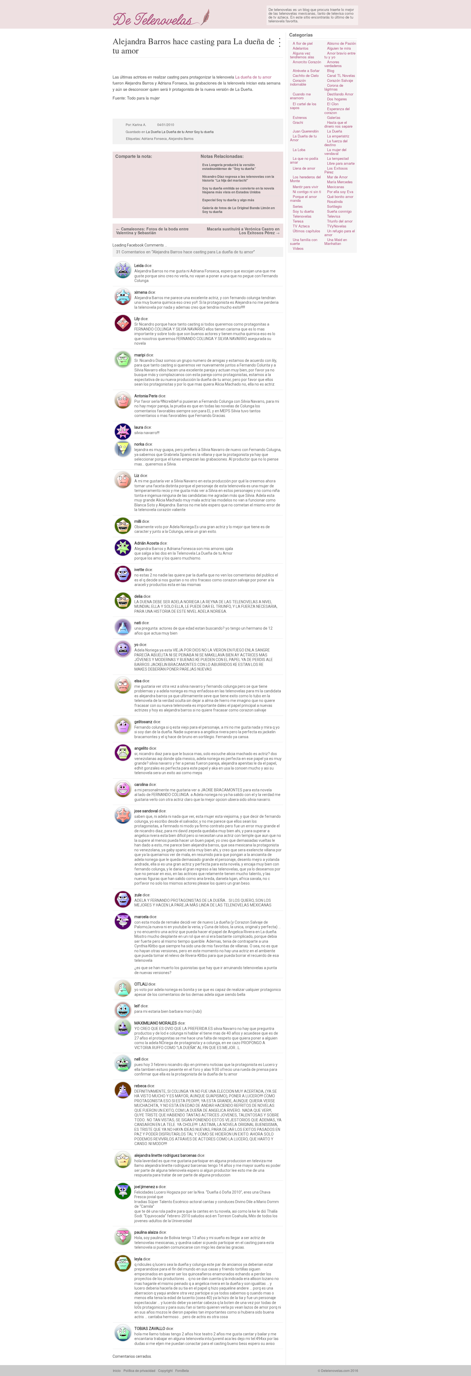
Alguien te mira (339, 48)
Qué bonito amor (340, 196)
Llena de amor (304, 168)
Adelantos (301, 48)
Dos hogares (337, 98)
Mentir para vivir (305, 186)
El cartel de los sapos (303, 105)
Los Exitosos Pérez (336, 170)
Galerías (333, 117)
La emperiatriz (338, 136)
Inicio (117, 1370)
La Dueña (334, 131)
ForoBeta (182, 1370)
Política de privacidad (139, 1370)
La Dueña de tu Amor (303, 137)
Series (298, 206)
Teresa (298, 221)
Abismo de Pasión (341, 43)
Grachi (298, 122)
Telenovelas (302, 216)
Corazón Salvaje (340, 80)
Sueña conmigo (339, 211)
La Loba (299, 149)
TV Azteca (301, 226)
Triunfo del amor (339, 221)
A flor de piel (303, 43)
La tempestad (338, 158)
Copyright (165, 1370)
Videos (298, 248)
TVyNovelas (336, 226)
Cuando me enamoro (300, 95)
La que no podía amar (304, 160)
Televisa (333, 216)
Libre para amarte (341, 163)
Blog (330, 70)
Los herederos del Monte (305, 178)
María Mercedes (340, 181)
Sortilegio (334, 206)
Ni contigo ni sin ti (307, 191)
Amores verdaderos (333, 63)
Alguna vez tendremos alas (302, 54)
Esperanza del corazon (337, 110)
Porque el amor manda (303, 198)
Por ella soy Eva (340, 191)
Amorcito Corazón (307, 61)
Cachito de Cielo (306, 75)
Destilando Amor (340, 94)
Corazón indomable (298, 82)
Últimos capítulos (306, 230)
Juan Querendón (306, 131)
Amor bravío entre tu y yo (339, 54)
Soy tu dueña (303, 211)
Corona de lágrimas (333, 87)
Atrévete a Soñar (306, 70)
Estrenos (300, 117)
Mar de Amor (337, 176)
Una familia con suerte (303, 241)
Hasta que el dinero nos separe (338, 124)
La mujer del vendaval (335, 151)
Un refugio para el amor (339, 232)
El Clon (333, 103)
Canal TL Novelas (341, 75)
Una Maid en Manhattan (335, 241)
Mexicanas (335, 186)
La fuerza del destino (336, 142)
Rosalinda (335, 201)
